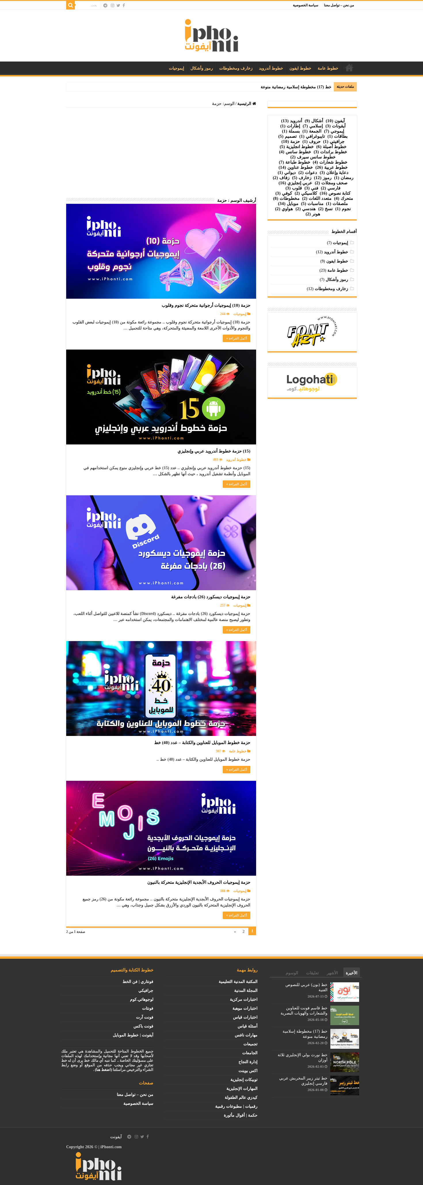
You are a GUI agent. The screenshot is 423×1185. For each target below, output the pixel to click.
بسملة (291, 131)
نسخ (325, 208)
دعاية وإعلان (334, 172)
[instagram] (112, 5)
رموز (322, 177)
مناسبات (312, 203)
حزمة (290, 141)
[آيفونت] (99, 1166)
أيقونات (335, 126)
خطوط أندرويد (271, 68)
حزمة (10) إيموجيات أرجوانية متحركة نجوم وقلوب (206, 305)
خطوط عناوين (296, 167)
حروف (311, 141)
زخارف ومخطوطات (236, 68)
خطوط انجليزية (297, 146)
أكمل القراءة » (236, 338)
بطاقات (337, 136)
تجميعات (250, 1044)
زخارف (301, 177)
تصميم (287, 136)
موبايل (288, 203)
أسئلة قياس (248, 1026)
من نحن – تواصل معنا (339, 5)
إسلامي (313, 126)
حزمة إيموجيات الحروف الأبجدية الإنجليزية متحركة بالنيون (198, 882)
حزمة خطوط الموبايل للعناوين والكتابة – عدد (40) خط (202, 742)
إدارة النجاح (248, 1062)
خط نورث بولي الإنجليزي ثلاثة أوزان (301, 87)
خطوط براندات (330, 151)
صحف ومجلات (331, 183)
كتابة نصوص (335, 193)
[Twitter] (118, 5)
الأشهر (332, 973)
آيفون (335, 120)
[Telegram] (105, 5)
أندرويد (291, 120)
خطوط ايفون (300, 68)
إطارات (290, 126)
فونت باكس (143, 1026)
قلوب (293, 188)
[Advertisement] (161, 154)
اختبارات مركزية (244, 999)
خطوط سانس (295, 151)
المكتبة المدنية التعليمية (238, 981)
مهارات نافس (246, 1035)
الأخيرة (351, 973)
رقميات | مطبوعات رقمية (236, 1106)
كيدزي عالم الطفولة (241, 1097)
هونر (313, 214)
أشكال (314, 120)
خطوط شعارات (330, 162)
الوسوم (292, 973)
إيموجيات (176, 68)
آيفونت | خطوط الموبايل (133, 1035)
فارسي (330, 188)
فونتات (147, 1008)
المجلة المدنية (246, 990)
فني (311, 188)
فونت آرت (144, 1017)
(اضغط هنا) (103, 1069)
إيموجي (334, 131)
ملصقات (337, 203)
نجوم (343, 208)
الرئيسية (349, 68)
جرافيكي (145, 990)
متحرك (343, 198)
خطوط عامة (328, 68)
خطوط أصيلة (331, 146)
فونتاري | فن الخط (138, 981)
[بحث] (70, 5)
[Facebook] (123, 5)
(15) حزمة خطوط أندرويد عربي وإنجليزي (214, 451)
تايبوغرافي (312, 136)
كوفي (283, 193)
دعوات (307, 172)
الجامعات (250, 1053)
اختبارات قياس (245, 1017)
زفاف (281, 177)
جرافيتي (333, 141)
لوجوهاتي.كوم (141, 999)
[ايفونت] (211, 34)
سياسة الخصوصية (305, 5)
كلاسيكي (306, 193)
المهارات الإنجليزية (242, 1088)
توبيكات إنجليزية (244, 1079)
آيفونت (116, 1137)
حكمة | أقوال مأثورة (241, 1115)
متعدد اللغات (316, 198)
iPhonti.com (111, 1147)
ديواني (287, 172)
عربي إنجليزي (295, 183)
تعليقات (312, 973)
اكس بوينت (248, 1071)
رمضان (343, 177)
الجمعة (311, 131)
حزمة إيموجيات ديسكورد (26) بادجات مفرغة (210, 597)
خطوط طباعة (294, 162)
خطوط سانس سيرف (313, 157)
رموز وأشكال (201, 68)
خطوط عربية (331, 167)
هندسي (306, 208)
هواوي (284, 208)
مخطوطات (286, 198)
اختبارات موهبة (245, 1008)
